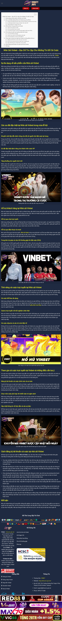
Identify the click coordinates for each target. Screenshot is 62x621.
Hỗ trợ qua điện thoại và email (14, 29)
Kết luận (8, 46)
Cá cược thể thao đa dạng (13, 33)
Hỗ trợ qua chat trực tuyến (13, 27)
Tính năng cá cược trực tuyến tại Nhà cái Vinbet (16, 32)
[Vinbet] (31, 3)
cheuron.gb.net (10, 532)
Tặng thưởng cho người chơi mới (14, 24)
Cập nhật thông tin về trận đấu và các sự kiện (17, 42)
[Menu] (2, 3)
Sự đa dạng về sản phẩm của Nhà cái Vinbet (16, 18)
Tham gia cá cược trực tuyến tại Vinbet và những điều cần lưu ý (20, 38)
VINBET (43, 578)
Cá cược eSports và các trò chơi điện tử (15, 36)
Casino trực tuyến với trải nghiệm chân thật (16, 35)
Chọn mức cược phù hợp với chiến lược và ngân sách (18, 41)
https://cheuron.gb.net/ (45, 580)
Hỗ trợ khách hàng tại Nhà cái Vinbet (14, 26)
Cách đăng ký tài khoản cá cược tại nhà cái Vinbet (17, 44)
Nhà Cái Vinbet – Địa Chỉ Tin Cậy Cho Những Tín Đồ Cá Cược (18, 16)
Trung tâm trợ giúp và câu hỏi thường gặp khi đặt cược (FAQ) (20, 30)
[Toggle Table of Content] (34, 14)
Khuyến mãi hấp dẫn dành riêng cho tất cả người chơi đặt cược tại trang (22, 21)
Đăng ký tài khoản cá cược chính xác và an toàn (17, 39)
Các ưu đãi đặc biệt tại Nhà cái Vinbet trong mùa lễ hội (18, 20)
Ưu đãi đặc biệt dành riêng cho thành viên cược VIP (18, 23)
